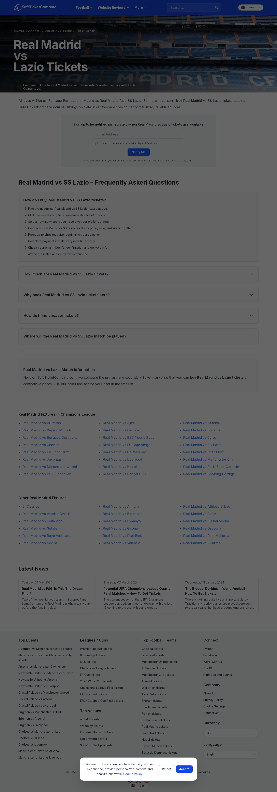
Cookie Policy (132, 774)
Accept (184, 769)
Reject (166, 769)
